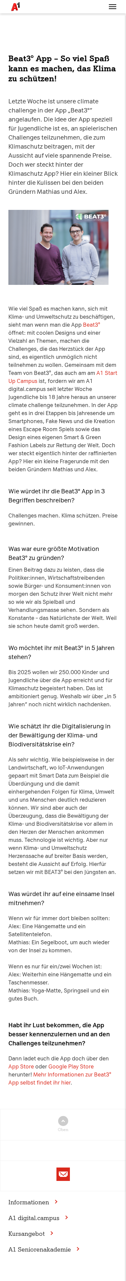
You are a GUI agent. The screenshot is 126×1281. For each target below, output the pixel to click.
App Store (21, 1066)
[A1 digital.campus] (15, 6)
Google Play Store (71, 1066)
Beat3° (91, 325)
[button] (113, 7)
